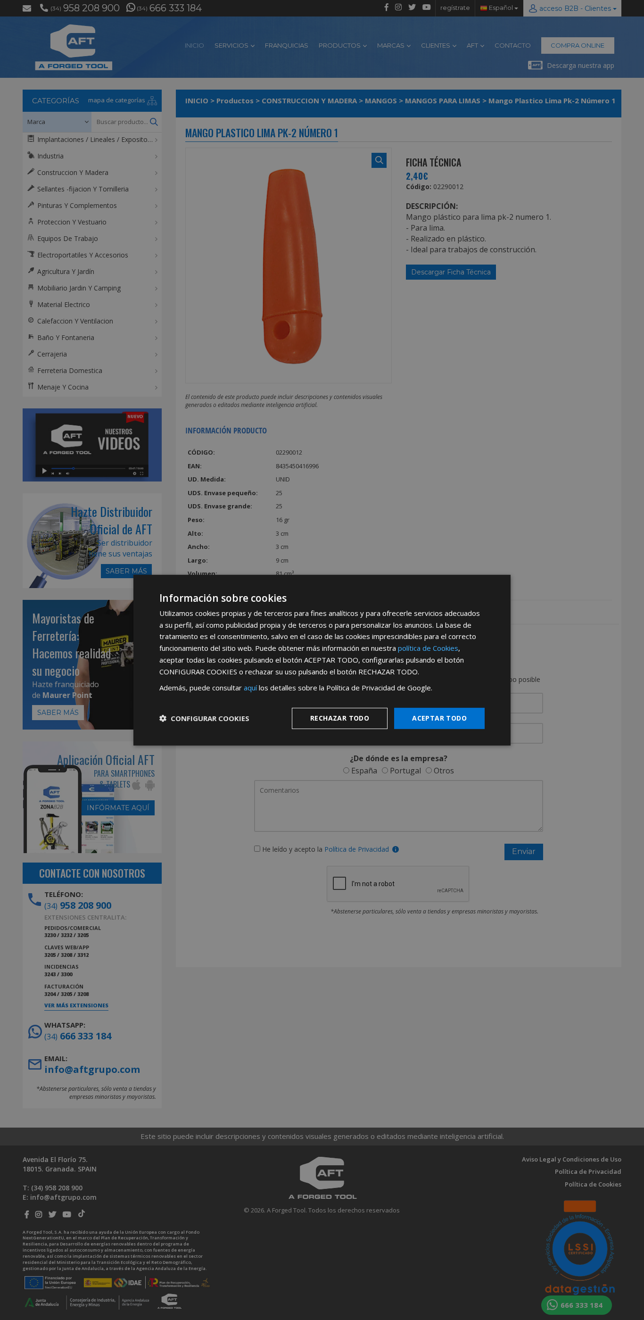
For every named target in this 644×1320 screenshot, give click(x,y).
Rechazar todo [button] (339, 718)
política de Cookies (428, 648)
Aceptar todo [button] (439, 718)
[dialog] (322, 659)
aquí (250, 687)
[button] (204, 718)
